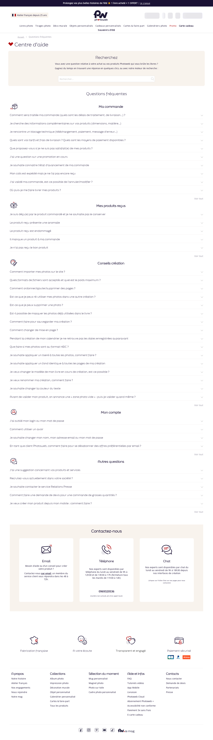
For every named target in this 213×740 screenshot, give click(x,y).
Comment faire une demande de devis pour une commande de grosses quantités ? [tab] (63, 495)
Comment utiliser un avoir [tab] (26, 429)
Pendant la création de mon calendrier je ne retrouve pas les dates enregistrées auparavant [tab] (69, 338)
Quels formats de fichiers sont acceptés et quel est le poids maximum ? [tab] (55, 280)
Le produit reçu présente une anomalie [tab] (35, 222)
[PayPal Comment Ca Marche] (178, 658)
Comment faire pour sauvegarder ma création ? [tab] (41, 321)
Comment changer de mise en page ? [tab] (34, 330)
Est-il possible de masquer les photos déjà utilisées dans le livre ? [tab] (51, 313)
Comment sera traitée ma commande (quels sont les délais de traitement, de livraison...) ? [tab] (67, 115)
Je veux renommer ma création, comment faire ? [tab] (41, 380)
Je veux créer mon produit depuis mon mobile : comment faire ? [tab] (51, 503)
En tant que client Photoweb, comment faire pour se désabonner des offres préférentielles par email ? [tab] (75, 445)
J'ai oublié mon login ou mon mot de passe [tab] (37, 420)
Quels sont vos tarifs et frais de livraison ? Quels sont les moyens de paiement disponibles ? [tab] (68, 140)
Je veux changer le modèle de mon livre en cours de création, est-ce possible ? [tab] (59, 371)
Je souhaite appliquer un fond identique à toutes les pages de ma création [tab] (57, 363)
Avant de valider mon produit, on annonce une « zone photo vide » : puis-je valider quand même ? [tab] (73, 396)
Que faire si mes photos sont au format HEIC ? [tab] (39, 346)
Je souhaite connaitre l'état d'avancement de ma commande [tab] (49, 165)
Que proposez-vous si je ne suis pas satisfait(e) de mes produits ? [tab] (51, 148)
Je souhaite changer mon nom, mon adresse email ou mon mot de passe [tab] (56, 437)
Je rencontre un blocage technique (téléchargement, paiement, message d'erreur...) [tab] (63, 131)
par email (46, 573)
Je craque (145, 3)
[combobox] (106, 79)
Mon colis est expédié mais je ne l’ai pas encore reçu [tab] (43, 173)
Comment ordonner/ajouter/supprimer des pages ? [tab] (42, 288)
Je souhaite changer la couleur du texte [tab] (35, 388)
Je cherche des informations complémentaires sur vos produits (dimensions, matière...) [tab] (65, 123)
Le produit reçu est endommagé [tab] (30, 230)
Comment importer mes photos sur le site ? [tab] (37, 271)
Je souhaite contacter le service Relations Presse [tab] (41, 486)
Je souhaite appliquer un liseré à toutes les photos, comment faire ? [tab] (53, 355)
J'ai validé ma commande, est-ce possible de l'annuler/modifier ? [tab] (51, 181)
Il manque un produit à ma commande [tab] (35, 239)
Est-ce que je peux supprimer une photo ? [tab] (36, 305)
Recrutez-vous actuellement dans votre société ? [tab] (41, 478)
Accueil (21, 37)
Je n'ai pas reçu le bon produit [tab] (29, 247)
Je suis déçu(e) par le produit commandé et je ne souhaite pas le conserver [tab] (58, 214)
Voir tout (198, 198)
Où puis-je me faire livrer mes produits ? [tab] (35, 190)
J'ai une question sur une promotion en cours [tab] (39, 156)
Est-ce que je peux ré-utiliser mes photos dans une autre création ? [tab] (52, 296)
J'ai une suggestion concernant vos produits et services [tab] (45, 470)
